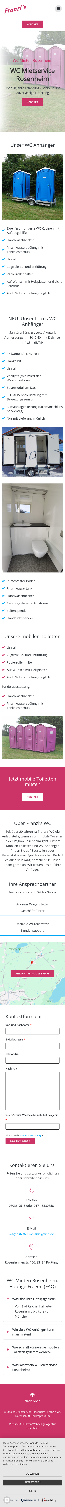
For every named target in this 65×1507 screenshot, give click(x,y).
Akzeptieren (33, 1482)
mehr (32, 1490)
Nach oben (32, 1401)
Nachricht (11, 1068)
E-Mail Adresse (15, 1039)
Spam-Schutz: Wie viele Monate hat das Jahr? (32, 1117)
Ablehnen (32, 1473)
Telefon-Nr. (12, 1054)
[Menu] (58, 8)
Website (14, 1424)
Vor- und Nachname (19, 1025)
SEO (24, 1424)
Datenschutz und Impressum (32, 1416)
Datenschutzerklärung (30, 1135)
